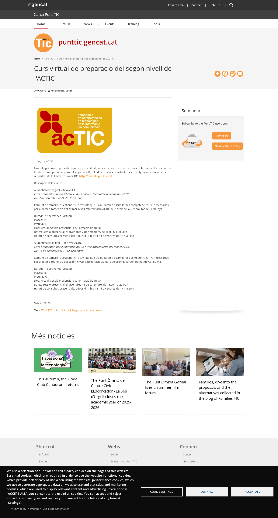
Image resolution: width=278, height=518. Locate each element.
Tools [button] (156, 24)
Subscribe (222, 136)
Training (133, 24)
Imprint (34, 508)
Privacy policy (18, 508)
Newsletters (190, 461)
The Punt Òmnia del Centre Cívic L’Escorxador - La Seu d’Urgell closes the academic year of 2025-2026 (111, 394)
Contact (196, 5)
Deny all (207, 491)
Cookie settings (161, 491)
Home (41, 24)
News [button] (88, 24)
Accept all (252, 491)
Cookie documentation (56, 508)
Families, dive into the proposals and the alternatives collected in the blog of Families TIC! (219, 390)
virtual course (93, 310)
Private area (176, 5)
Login (114, 454)
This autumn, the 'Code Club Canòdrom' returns (58, 381)
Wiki (44, 310)
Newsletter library (227, 146)
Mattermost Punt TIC (124, 461)
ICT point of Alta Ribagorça (65, 310)
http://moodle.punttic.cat (95, 176)
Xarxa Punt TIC (47, 14)
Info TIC (44, 454)
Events (110, 24)
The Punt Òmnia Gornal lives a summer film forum (165, 387)
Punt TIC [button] (65, 24)
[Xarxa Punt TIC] (45, 42)
